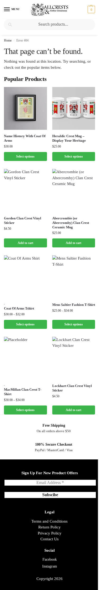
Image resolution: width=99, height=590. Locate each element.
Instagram (49, 566)
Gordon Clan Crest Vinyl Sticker (22, 220)
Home (8, 40)
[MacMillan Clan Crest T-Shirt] (25, 358)
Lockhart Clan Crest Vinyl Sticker (72, 388)
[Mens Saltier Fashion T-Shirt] (73, 276)
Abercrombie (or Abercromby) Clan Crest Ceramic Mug (70, 222)
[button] (90, 9)
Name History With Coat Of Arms (24, 138)
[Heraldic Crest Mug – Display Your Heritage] (73, 108)
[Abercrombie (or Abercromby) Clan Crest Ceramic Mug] (73, 190)
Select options (25, 156)
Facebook (50, 559)
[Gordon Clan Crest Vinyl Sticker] (25, 190)
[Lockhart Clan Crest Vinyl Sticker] (73, 358)
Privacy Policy (50, 533)
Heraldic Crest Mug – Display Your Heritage (69, 138)
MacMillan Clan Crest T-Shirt (22, 392)
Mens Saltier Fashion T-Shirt (73, 305)
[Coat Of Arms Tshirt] (25, 276)
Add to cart (25, 243)
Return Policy (49, 527)
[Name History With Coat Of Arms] (25, 108)
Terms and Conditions (49, 521)
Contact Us (49, 539)
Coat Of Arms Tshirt (19, 308)
